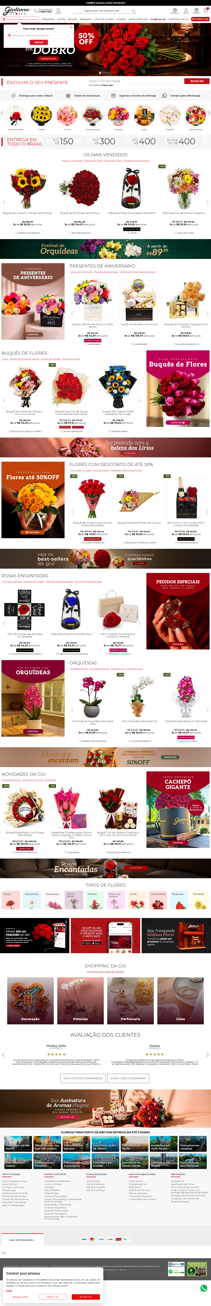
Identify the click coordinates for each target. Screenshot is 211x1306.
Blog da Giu (135, 1187)
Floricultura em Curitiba (102, 1164)
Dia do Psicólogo (96, 1190)
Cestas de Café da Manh (185, 1198)
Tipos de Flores (104, 19)
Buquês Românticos (188, 344)
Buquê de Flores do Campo (141, 542)
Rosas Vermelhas (71, 359)
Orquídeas (170, 129)
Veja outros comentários (82, 1078)
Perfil (186, 13)
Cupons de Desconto (140, 1196)
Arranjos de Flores (93, 160)
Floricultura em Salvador (73, 1147)
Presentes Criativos (120, 654)
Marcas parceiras (138, 1193)
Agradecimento (120, 431)
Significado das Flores (182, 1184)
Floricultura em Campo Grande (131, 1164)
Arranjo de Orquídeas (94, 741)
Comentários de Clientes (142, 1199)
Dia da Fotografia (96, 1187)
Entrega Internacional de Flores (188, 1195)
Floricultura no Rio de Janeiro (104, 1147)
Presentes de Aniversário (136, 160)
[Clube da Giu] (105, 1127)
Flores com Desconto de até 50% (111, 464)
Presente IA (177, 1181)
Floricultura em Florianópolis (73, 1164)
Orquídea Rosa (135, 668)
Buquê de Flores (195, 129)
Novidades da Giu (23, 774)
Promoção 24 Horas (80, 470)
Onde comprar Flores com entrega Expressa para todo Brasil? (190, 1191)
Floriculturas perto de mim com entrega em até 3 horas (105, 1132)
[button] (208, 50)
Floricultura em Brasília (160, 1164)
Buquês (72, 19)
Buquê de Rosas (180, 1201)
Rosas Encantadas (188, 542)
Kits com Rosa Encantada (88, 581)
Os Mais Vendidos (105, 154)
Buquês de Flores (24, 353)
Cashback (174, 13)
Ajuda (58, 13)
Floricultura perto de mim (185, 1187)
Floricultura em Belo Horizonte (189, 1164)
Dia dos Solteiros (95, 1184)
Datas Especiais (138, 19)
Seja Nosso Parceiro (139, 1190)
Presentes (48, 19)
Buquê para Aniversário (106, 271)
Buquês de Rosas (93, 129)
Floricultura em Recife (131, 1147)
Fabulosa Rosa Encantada (73, 654)
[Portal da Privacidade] (176, 1265)
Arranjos (86, 19)
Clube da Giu (158, 19)
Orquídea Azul (117, 668)
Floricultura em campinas (189, 1147)
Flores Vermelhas (94, 542)
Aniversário (118, 129)
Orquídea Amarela (99, 668)
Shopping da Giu (179, 19)
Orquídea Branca (79, 668)
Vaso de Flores (185, 233)
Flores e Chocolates (72, 160)
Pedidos (196, 13)
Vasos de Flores (188, 741)
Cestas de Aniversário (81, 271)
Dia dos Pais (93, 1181)
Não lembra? (101, 85)
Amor (134, 233)
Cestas (61, 19)
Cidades (121, 19)
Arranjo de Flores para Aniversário (137, 271)
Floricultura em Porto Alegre (160, 1147)
